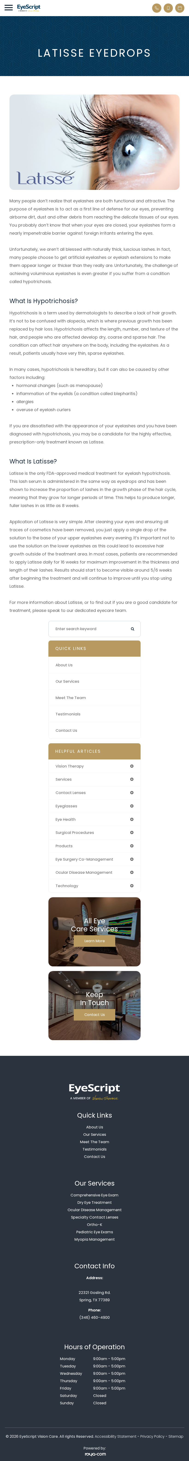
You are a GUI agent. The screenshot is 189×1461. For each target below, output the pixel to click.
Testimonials (68, 714)
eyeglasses (66, 806)
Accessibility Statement (115, 1436)
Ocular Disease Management (95, 1210)
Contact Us (66, 730)
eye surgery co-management (84, 859)
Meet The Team (71, 697)
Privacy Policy (152, 1436)
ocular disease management (84, 872)
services (64, 779)
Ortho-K (94, 1224)
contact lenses (71, 792)
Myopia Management (94, 1239)
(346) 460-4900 (94, 1317)
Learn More (94, 941)
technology (67, 885)
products (64, 846)
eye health (66, 819)
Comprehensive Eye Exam (94, 1195)
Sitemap (175, 1436)
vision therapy (70, 766)
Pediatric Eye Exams (94, 1232)
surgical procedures (75, 832)
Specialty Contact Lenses (94, 1217)
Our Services (67, 681)
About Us (64, 665)
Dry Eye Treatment (94, 1202)
